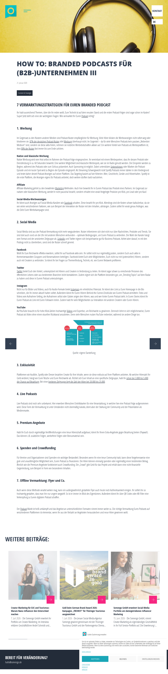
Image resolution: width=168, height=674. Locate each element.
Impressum (84, 669)
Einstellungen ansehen (150, 659)
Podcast (85, 116)
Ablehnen (123, 659)
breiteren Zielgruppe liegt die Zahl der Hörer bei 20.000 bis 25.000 (76, 381)
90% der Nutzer (27, 148)
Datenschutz (85, 667)
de (154, 22)
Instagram (75, 289)
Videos (69, 311)
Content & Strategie (24, 93)
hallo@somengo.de (13, 662)
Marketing (59, 188)
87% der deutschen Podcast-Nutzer (44, 141)
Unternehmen (117, 166)
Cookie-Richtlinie (86, 664)
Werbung (68, 141)
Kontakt (157, 11)
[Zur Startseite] (10, 11)
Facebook (68, 202)
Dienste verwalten (86, 652)
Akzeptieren (95, 659)
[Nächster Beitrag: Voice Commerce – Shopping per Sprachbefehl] (156, 343)
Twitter (19, 271)
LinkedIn (61, 238)
